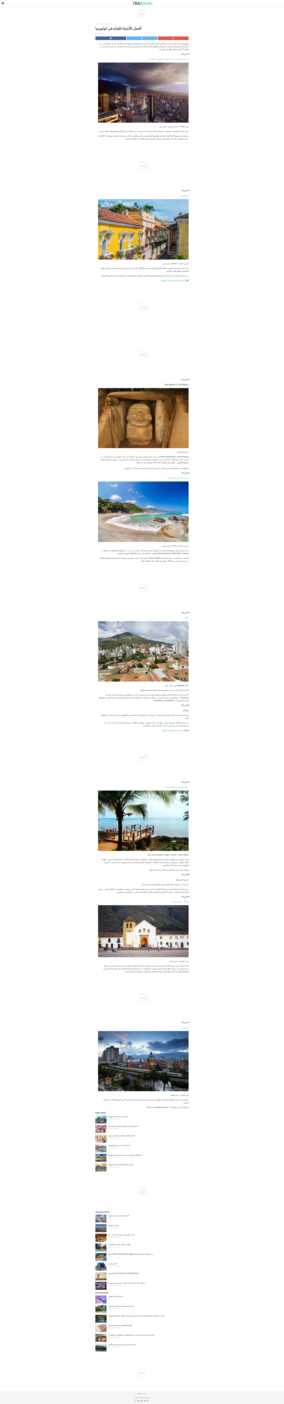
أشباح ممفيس (112, 1263)
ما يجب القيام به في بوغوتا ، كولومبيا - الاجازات (168, 59)
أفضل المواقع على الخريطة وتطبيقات (120, 1325)
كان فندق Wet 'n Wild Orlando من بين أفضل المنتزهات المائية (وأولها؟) (130, 1254)
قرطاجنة (185, 195)
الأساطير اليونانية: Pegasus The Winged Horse (123, 1273)
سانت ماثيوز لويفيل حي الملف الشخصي (121, 1306)
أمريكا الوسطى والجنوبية (107, 24)
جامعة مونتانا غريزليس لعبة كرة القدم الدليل (122, 1344)
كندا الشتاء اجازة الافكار (115, 1296)
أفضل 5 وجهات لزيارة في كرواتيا (118, 1215)
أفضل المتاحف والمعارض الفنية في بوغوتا (121, 1136)
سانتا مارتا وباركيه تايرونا (178, 478)
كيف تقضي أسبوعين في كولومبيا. (173, 280)
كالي (186, 617)
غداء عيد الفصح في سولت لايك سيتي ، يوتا (121, 1235)
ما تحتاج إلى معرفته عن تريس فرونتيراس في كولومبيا (125, 1155)
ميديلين (185, 1027)
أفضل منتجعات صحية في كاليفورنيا (119, 1244)
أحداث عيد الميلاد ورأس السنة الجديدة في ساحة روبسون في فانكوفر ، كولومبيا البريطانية (136, 1316)
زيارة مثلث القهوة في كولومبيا (173, 730)
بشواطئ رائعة (129, 550)
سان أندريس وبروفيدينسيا (177, 787)
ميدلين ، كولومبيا (113, 1225)
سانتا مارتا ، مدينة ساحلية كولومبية (119, 1145)
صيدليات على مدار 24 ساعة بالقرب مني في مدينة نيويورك (126, 1283)
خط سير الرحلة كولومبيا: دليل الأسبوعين (121, 1164)
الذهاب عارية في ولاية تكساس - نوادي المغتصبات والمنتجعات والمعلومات (131, 1335)
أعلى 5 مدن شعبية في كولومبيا (118, 1116)
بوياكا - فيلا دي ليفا (181, 901)
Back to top (142, 1394)
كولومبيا (97, 24)
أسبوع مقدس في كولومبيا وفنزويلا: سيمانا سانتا (123, 1126)
